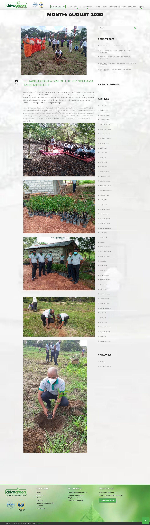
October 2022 (105, 256)
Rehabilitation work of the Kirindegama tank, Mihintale (58, 83)
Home (69, 7)
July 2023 (103, 233)
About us (39, 495)
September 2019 (105, 308)
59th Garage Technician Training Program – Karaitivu (115, 51)
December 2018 (105, 331)
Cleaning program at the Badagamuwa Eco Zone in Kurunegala (118, 63)
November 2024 (105, 186)
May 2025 (103, 157)
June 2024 (103, 204)
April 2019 (103, 322)
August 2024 (104, 195)
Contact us (40, 508)
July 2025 (103, 148)
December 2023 (105, 218)
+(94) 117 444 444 (110, 493)
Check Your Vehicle (75, 500)
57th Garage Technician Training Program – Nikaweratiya (115, 70)
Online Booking (58, 7)
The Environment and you (77, 493)
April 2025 (103, 162)
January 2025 (104, 176)
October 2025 (105, 134)
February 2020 (105, 294)
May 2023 (103, 242)
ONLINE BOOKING (108, 500)
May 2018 (103, 336)
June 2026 (103, 106)
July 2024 (103, 200)
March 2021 (104, 270)
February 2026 (105, 115)
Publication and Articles (117, 7)
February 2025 (105, 171)
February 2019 (105, 327)
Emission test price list (45, 503)
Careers (39, 506)
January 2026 (104, 120)
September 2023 (105, 228)
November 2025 (105, 129)
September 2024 (105, 190)
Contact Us (132, 7)
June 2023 (103, 237)
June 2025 (103, 153)
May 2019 (103, 317)
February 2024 (105, 209)
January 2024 (104, 214)
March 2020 (104, 289)
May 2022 (103, 261)
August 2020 (104, 284)
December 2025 (105, 124)
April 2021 (103, 266)
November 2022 (105, 251)
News (105, 7)
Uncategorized (105, 366)
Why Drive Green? (74, 498)
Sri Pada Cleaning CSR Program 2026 (112, 46)
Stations (97, 7)
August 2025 (104, 143)
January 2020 (104, 298)
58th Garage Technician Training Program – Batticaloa (115, 57)
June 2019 (103, 313)
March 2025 (104, 167)
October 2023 (105, 223)
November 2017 (105, 341)
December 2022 (105, 247)
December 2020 (105, 280)
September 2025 (105, 138)
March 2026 (104, 110)
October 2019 (104, 303)
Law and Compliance (76, 495)
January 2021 (104, 275)
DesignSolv (39, 523)
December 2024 (105, 181)
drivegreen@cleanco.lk (114, 495)
